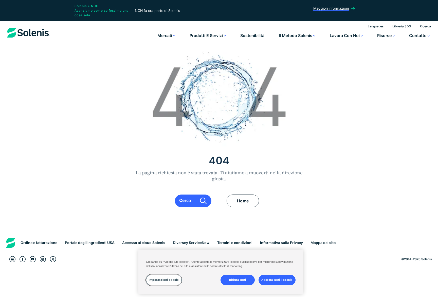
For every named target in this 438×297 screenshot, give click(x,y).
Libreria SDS (401, 26)
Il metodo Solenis (296, 35)
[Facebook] (22, 259)
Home (243, 200)
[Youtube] (32, 259)
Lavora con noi (345, 35)
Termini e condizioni (234, 242)
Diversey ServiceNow (191, 242)
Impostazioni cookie (164, 280)
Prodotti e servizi (207, 35)
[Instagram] (43, 259)
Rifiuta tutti (237, 280)
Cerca (185, 200)
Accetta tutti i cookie (277, 280)
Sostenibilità (252, 35)
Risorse (385, 35)
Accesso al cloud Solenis (143, 242)
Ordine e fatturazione (39, 242)
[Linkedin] (12, 259)
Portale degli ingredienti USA (90, 242)
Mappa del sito (323, 242)
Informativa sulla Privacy (281, 242)
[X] (53, 259)
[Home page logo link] (28, 37)
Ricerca (425, 26)
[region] (220, 272)
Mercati (165, 35)
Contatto (418, 35)
